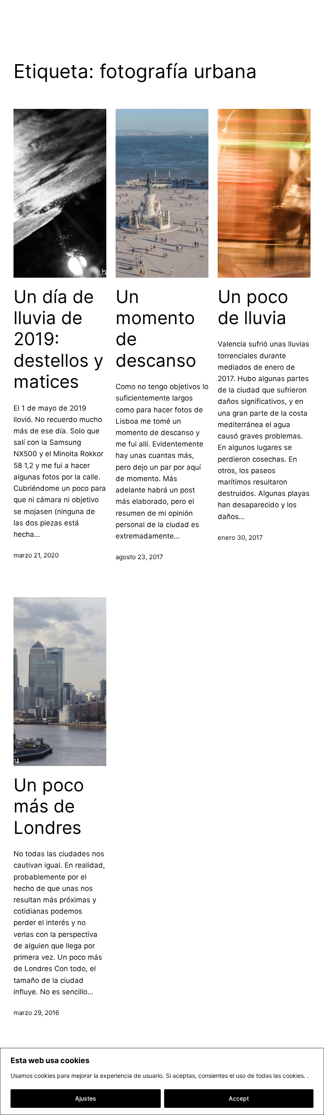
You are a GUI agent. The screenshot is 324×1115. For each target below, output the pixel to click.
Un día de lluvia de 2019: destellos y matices (58, 339)
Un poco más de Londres (49, 806)
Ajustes (85, 1098)
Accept (239, 1098)
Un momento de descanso (156, 328)
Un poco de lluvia (253, 307)
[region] (162, 1081)
